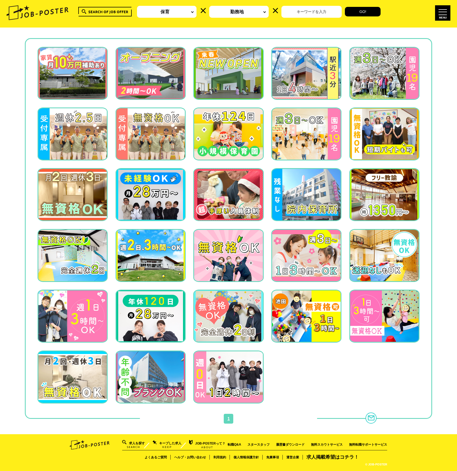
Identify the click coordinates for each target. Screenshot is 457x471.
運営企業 (292, 457)
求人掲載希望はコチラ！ (333, 457)
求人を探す (136, 444)
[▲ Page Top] (447, 461)
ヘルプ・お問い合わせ (190, 457)
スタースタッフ (259, 444)
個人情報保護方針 (246, 457)
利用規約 (219, 457)
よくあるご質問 (156, 457)
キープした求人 (170, 444)
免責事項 (272, 457)
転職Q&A (234, 444)
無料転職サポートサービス (368, 444)
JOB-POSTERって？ (210, 445)
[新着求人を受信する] (371, 418)
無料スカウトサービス (327, 444)
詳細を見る (72, 94)
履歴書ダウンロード (290, 444)
